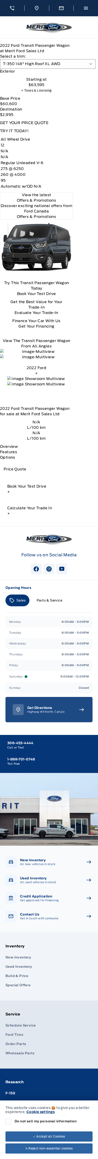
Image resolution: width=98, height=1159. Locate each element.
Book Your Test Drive (36, 294)
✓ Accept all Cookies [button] (49, 1136)
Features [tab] (8, 452)
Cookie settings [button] (40, 1112)
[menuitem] (49, 966)
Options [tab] (7, 457)
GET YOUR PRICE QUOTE (24, 123)
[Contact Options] (61, 8)
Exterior (7, 71)
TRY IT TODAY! (14, 131)
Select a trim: (13, 56)
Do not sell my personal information (46, 1121)
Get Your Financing (36, 326)
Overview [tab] (9, 446)
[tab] (36, 71)
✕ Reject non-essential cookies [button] (49, 1148)
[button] (12, 8)
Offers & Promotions (36, 217)
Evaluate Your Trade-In (36, 313)
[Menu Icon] (86, 8)
